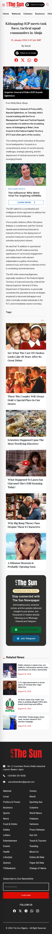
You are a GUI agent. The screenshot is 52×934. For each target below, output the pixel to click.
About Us (34, 851)
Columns (27, 13)
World (32, 796)
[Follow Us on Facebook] (14, 911)
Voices (33, 791)
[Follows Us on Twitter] (23, 60)
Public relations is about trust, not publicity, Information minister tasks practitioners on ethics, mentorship (33, 667)
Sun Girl (33, 835)
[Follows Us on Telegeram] (36, 60)
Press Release (37, 829)
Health (6, 851)
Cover (6, 796)
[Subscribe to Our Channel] (26, 911)
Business (40, 13)
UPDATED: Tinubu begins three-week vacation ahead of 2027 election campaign (31, 719)
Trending (33, 846)
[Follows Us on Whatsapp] (29, 60)
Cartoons (34, 824)
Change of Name (37, 868)
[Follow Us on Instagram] (37, 911)
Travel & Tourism (37, 840)
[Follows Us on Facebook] (16, 60)
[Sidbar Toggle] (3, 5)
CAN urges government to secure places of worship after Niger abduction (31, 685)
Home (6, 13)
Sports (6, 813)
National (16, 13)
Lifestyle (7, 857)
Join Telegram (28, 638)
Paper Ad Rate (36, 862)
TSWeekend (9, 868)
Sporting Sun (35, 802)
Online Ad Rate (36, 857)
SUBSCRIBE (26, 895)
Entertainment (10, 840)
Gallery (6, 829)
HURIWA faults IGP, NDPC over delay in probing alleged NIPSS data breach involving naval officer (32, 702)
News (6, 818)
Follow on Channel (27, 629)
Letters (6, 835)
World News (35, 813)
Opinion (7, 862)
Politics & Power (11, 802)
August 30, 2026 (24, 674)
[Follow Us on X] (20, 911)
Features (33, 818)
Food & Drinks (10, 824)
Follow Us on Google (37, 5)
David (27, 46)
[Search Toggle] (48, 4)
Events (6, 846)
